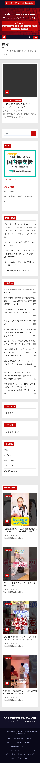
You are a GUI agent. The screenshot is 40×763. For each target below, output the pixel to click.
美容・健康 (8, 496)
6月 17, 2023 (10, 111)
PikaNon (21, 111)
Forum (7, 292)
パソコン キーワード (28, 750)
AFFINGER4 (29, 742)
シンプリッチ (7, 100)
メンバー (13, 758)
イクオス (24, 29)
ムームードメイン (8, 26)
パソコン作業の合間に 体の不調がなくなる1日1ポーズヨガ (20, 692)
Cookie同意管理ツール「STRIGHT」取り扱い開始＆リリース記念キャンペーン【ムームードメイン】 (20, 352)
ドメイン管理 (16, 29)
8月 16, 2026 (10, 535)
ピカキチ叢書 (9, 187)
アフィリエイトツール (12, 750)
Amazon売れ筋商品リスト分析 (17, 746)
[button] (30, 37)
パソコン (27, 26)
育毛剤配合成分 (17, 100)
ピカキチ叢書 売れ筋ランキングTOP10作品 (20, 754)
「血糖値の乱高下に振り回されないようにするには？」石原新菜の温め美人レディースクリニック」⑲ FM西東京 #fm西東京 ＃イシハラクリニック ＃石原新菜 (20, 230)
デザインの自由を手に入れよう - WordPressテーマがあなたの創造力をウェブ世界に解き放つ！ (19, 375)
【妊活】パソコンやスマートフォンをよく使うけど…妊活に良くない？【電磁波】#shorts (20, 253)
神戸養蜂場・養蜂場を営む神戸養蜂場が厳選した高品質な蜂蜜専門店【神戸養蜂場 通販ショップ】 (20, 301)
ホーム (4, 48)
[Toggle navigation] (25, 37)
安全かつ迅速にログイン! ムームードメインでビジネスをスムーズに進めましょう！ (20, 364)
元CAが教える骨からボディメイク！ (18, 270)
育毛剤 (34, 26)
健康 (16, 26)
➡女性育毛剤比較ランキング (23, 738)
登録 (6, 450)
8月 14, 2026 (10, 589)
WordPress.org (10, 471)
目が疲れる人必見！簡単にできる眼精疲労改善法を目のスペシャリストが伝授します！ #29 (20, 332)
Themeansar (20, 734)
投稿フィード (9, 460)
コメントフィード (11, 465)
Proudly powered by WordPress (14, 731)
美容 (21, 26)
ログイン (7, 455)
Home (10, 738)
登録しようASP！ (24, 758)
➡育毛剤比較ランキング (15, 742)
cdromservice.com (20, 14)
